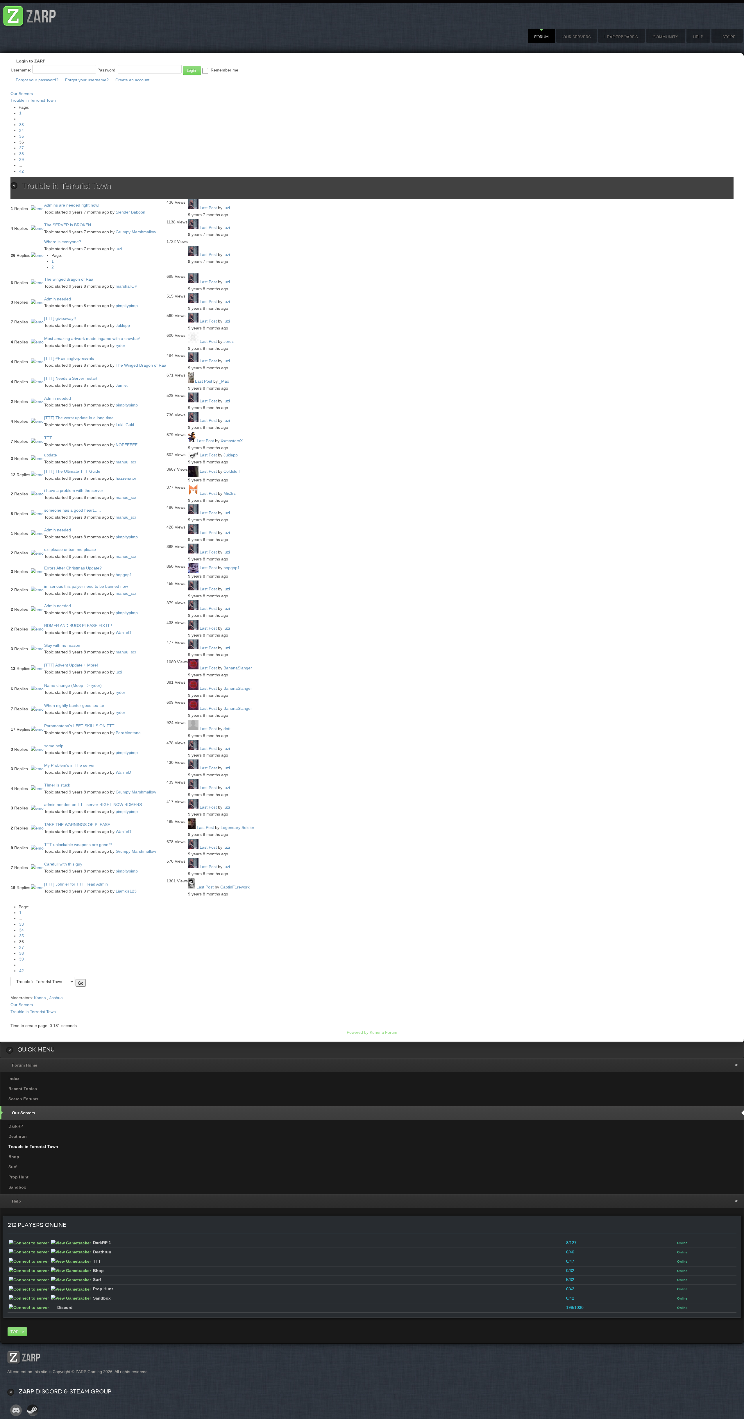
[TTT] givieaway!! (60, 318)
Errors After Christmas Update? (73, 568)
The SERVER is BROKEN (67, 225)
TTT (48, 438)
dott (226, 728)
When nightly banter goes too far (74, 705)
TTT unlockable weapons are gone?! (78, 844)
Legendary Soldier (237, 827)
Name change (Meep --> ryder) (73, 685)
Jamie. (122, 385)
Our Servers (577, 37)
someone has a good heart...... (72, 510)
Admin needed (57, 299)
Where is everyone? (62, 241)
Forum (541, 37)
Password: (107, 70)
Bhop (13, 1156)
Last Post (208, 207)
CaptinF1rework (235, 887)
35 (21, 136)
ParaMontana (128, 732)
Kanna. (40, 997)
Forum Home (24, 1065)
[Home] (29, 14)
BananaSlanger (237, 668)
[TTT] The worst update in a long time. (79, 417)
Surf (12, 1166)
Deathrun (17, 1136)
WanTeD (123, 632)
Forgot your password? (37, 80)
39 (21, 159)
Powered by (358, 1032)
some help (53, 745)
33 (21, 124)
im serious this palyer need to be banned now (86, 586)
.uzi (226, 207)
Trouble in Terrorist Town (33, 100)
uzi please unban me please (70, 549)
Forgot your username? (87, 80)
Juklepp (123, 325)
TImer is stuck (57, 785)
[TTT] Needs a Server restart (70, 378)
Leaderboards (621, 37)
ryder (120, 345)
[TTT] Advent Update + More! (71, 665)
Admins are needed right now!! (72, 205)
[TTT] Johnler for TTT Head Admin (76, 884)
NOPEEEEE (126, 444)
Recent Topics (22, 1088)
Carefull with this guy (63, 864)
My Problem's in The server (69, 765)
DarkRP (15, 1126)
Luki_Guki (125, 424)
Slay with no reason (62, 645)
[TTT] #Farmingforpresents (69, 358)
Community (665, 37)
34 (21, 130)
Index (13, 1078)
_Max (224, 381)
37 (21, 148)
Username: (21, 70)
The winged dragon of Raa (68, 279)
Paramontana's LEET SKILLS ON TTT (79, 725)
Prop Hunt (18, 1177)
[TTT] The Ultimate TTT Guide (72, 471)
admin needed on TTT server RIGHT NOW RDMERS (93, 804)
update (50, 455)
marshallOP (126, 286)
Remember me (224, 70)
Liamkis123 (126, 891)
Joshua (56, 997)
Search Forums (23, 1098)
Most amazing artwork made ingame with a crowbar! (92, 338)
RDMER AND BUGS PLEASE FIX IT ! (78, 625)
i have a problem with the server (73, 490)
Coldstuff (231, 471)
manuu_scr (126, 462)
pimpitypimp (127, 305)
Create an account (132, 80)
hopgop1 (124, 574)
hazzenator (126, 478)
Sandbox (17, 1187)
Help (698, 37)
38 (21, 153)
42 (21, 171)
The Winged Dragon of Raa (141, 365)
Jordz (228, 341)
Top (14, 1332)
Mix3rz (229, 493)
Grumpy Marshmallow (136, 232)
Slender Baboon (130, 212)
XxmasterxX (232, 440)
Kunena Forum (383, 1032)
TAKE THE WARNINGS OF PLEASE (77, 824)
